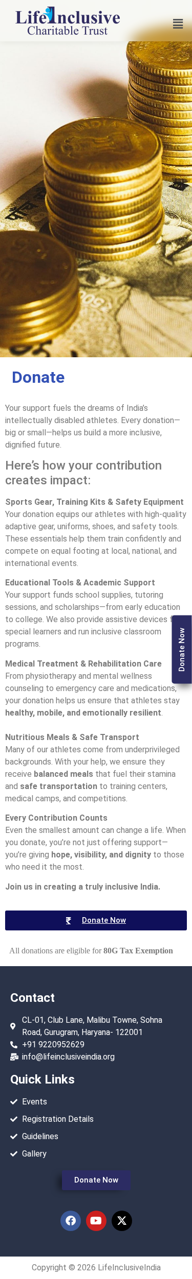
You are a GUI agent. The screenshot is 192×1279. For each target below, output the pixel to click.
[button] (178, 23)
